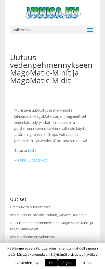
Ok (51, 262)
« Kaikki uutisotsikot (30, 160)
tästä (32, 150)
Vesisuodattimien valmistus (32, 236)
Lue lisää (84, 262)
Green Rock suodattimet (30, 207)
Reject (67, 262)
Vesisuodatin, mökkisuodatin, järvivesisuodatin (48, 214)
